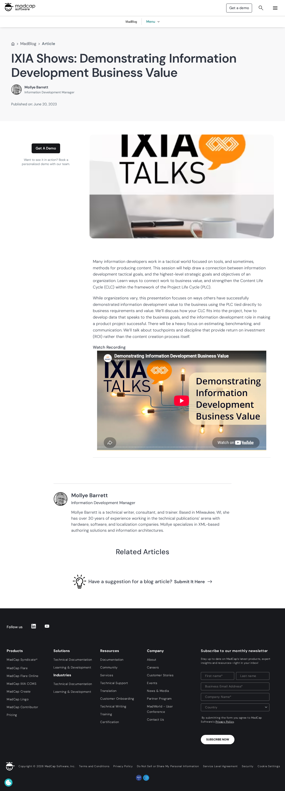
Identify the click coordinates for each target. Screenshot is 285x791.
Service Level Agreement (220, 766)
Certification (109, 722)
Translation (108, 691)
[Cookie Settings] (8, 783)
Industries (62, 675)
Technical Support (114, 683)
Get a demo (239, 8)
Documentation (112, 660)
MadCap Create (19, 691)
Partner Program (159, 699)
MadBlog (28, 43)
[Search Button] (261, 8)
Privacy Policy (225, 722)
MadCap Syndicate (22, 660)
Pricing (12, 715)
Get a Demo (46, 148)
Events (152, 683)
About (151, 660)
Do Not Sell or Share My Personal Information (168, 766)
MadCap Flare (17, 668)
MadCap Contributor (22, 707)
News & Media (158, 691)
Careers (153, 667)
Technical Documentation (72, 660)
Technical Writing (113, 706)
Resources (109, 650)
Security (248, 766)
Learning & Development (72, 667)
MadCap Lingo (17, 699)
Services (106, 675)
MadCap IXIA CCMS (21, 684)
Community (109, 667)
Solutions (61, 650)
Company (155, 650)
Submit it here (189, 582)
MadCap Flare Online (23, 676)
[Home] (13, 44)
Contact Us (155, 719)
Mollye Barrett (36, 87)
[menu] (275, 8)
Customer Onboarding (117, 699)
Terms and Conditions (94, 766)
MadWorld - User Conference (160, 709)
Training (106, 714)
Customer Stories (160, 675)
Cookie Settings (269, 766)
